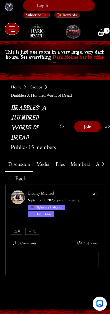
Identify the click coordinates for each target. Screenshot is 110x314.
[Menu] (12, 29)
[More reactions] (32, 231)
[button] (103, 32)
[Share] (95, 193)
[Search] (62, 126)
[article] (54, 230)
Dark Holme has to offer (78, 59)
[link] (19, 163)
